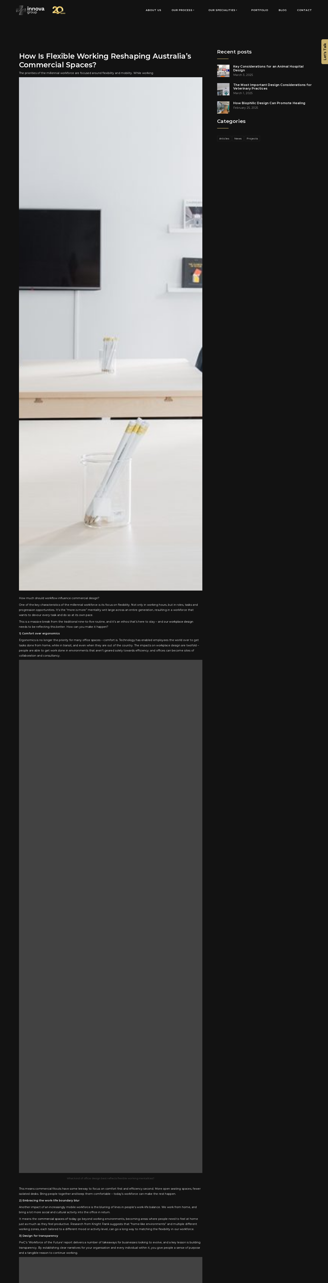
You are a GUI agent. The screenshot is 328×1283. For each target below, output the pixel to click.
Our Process (182, 10)
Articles (224, 138)
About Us (153, 10)
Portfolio (259, 10)
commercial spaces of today (57, 1219)
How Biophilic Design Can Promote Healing (269, 103)
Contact (304, 10)
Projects (252, 138)
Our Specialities (221, 10)
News (238, 138)
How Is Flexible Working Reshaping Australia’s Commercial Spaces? (105, 60)
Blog (283, 10)
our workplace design (178, 621)
